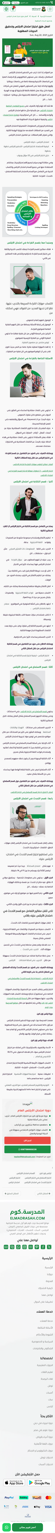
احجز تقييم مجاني (27, 1527)
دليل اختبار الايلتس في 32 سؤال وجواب (33, 155)
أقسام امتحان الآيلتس (26, 1173)
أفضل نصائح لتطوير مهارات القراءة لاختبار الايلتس (33, 464)
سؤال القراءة (16, 559)
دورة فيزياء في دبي (43, 1423)
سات (50, 1399)
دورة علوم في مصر (43, 1430)
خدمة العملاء (46, 1321)
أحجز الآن (27, 1140)
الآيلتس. (12, 960)
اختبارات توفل (46, 1457)
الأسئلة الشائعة (45, 1327)
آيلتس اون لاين (45, 1173)
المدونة (49, 1281)
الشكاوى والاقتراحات (43, 1348)
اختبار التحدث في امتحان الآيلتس (37, 1182)
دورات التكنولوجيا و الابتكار (40, 1450)
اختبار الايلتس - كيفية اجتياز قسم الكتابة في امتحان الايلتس (29, 657)
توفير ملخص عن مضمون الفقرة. (35, 342)
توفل (50, 1386)
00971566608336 (28, 1149)
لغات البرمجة (47, 1379)
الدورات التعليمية (45, 1365)
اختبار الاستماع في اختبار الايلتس (38, 1177)
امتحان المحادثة (33, 866)
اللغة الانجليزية (36, 542)
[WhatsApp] (6, 1527)
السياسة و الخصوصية (42, 1341)
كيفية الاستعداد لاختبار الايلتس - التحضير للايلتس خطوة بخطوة (27, 148)
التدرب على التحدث (30, 949)
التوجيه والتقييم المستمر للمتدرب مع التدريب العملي (27, 1085)
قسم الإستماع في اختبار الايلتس (33, 711)
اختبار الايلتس (14, 1177)
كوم (47, 1007)
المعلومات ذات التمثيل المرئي (21, 548)
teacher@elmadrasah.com (24, 1157)
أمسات (49, 1392)
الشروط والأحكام (44, 1334)
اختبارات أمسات (46, 1464)
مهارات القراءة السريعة (32, 303)
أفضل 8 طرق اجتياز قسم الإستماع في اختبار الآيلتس (32, 792)
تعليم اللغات (47, 1372)
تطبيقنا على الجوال (43, 1302)
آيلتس (50, 1406)
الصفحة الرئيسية (46, 16)
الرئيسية (49, 1267)
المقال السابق (12, 1193)
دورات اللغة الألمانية (43, 1444)
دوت (51, 1007)
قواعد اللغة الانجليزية (24, 592)
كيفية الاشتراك (45, 1288)
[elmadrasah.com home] (39, 9)
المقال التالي (43, 1193)
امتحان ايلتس (14, 1182)
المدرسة (9, 1003)
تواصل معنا (47, 1295)
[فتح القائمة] (50, 9)
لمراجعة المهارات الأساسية (25, 1074)
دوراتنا (50, 1274)
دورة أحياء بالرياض (44, 1437)
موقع (15, 1003)
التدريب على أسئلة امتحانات (30, 960)
